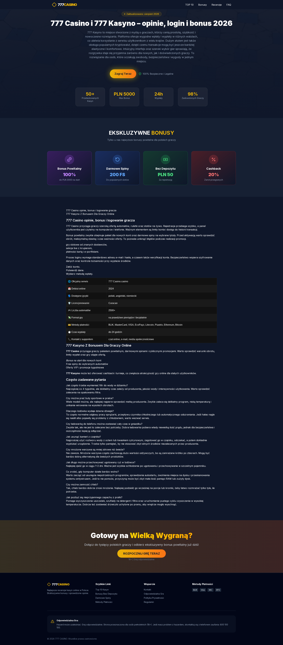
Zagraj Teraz (123, 73)
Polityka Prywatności (154, 598)
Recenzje (217, 4)
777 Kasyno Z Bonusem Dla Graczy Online (90, 213)
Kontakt (147, 589)
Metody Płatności (104, 602)
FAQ (228, 4)
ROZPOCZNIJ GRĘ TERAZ (141, 553)
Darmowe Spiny (103, 598)
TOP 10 (189, 4)
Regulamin (149, 602)
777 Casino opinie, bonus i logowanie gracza (91, 210)
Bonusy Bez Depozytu (106, 593)
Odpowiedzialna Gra (154, 593)
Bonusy (202, 4)
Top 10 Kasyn (102, 589)
